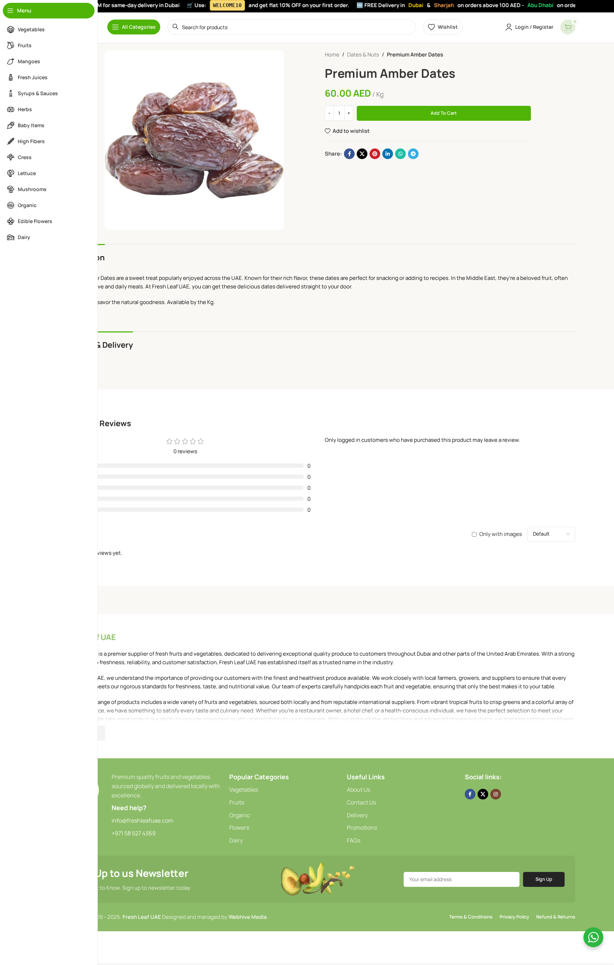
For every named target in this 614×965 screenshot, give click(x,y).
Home (332, 54)
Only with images (500, 534)
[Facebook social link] (349, 153)
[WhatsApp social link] (400, 153)
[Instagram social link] (495, 794)
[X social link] (362, 153)
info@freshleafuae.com (142, 820)
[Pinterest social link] (375, 153)
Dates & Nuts (363, 54)
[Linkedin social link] (387, 153)
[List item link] (284, 790)
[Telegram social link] (413, 153)
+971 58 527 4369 (134, 833)
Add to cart (444, 113)
